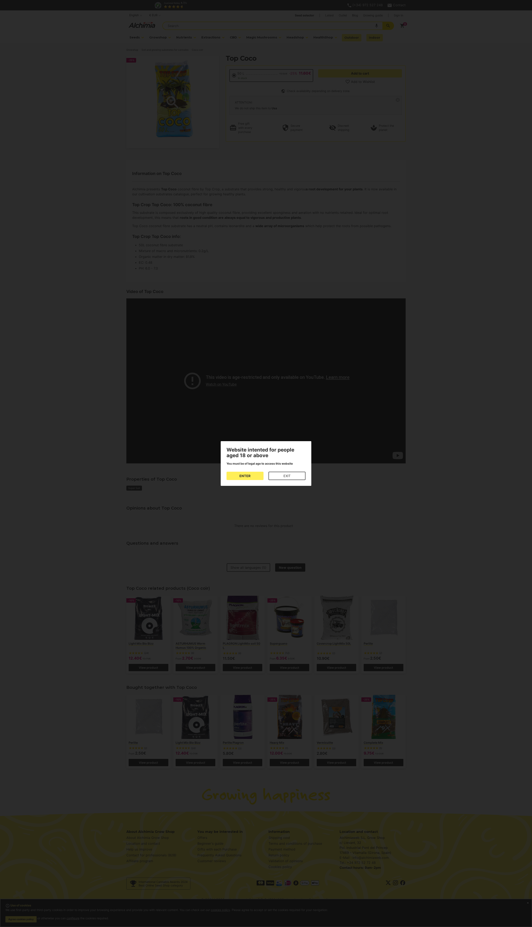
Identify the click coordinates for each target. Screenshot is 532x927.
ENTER (245, 476)
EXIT (287, 476)
